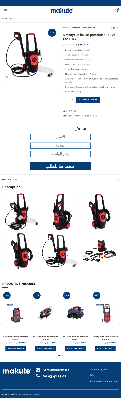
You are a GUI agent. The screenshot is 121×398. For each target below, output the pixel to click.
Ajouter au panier (88, 99)
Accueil (66, 27)
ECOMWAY (35, 394)
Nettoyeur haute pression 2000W (45, 338)
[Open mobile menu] (6, 10)
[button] (15, 348)
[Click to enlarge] (7, 77)
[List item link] (104, 370)
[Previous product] (111, 27)
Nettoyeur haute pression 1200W (15, 338)
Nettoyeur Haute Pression (83, 27)
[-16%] (75, 313)
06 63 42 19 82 (8, 18)
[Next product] (117, 27)
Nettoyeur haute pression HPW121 (75, 338)
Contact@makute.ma (56, 369)
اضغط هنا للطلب (60, 166)
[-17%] (105, 313)
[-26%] (15, 313)
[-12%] (45, 313)
